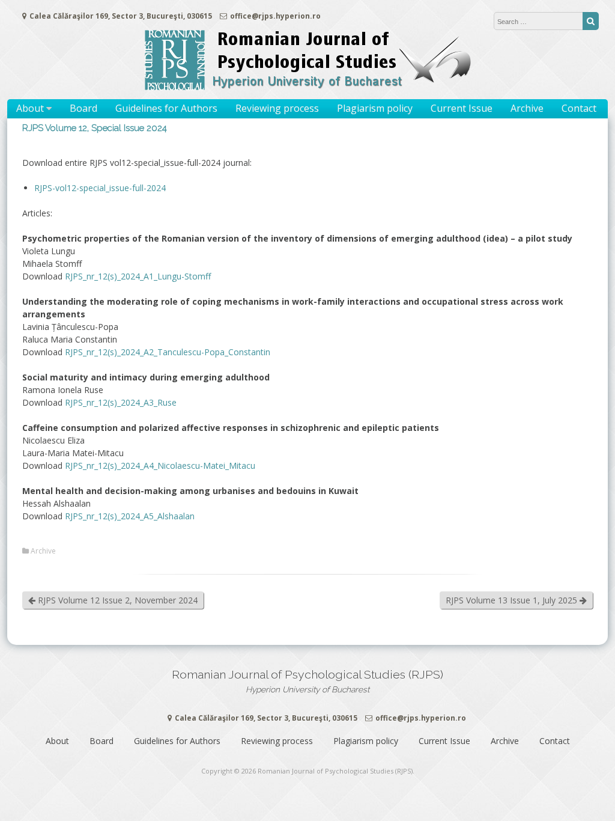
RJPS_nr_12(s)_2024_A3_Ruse (121, 402)
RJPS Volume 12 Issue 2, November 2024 (116, 600)
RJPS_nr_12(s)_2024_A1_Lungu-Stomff (138, 276)
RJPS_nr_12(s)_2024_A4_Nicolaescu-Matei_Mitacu (160, 465)
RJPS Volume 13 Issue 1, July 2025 (513, 600)
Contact (579, 108)
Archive (527, 108)
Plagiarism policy (375, 108)
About (30, 108)
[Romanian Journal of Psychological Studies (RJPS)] (307, 87)
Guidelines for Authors (166, 108)
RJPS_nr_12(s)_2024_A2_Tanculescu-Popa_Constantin (167, 352)
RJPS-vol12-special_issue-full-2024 (100, 188)
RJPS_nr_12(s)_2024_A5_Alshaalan (130, 516)
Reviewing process (277, 108)
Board (83, 108)
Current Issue (461, 108)
